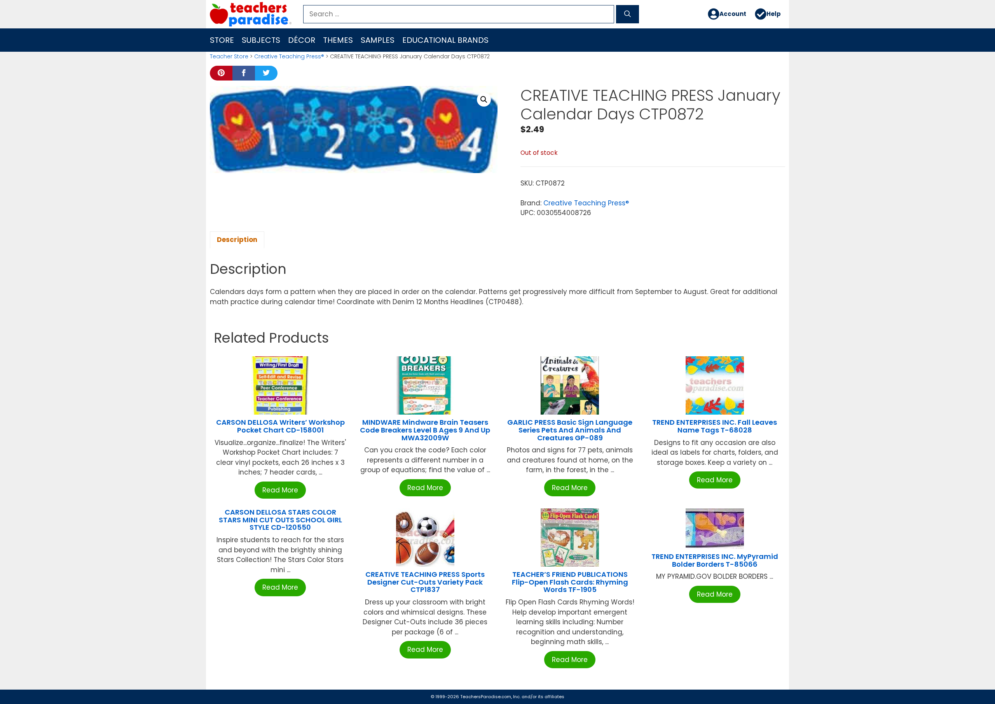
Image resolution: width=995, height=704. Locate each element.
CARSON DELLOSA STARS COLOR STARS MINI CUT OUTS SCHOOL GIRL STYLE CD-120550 (280, 519)
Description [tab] (237, 239)
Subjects (261, 40)
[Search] (627, 14)
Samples (378, 40)
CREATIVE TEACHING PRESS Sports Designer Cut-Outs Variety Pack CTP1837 (425, 582)
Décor (301, 40)
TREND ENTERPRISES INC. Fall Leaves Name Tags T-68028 (714, 426)
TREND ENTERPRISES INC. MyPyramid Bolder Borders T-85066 (714, 560)
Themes (338, 40)
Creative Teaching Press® (289, 56)
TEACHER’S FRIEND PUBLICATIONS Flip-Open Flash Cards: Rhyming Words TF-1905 (570, 582)
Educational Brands (445, 40)
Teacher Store (229, 56)
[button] (484, 100)
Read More (280, 490)
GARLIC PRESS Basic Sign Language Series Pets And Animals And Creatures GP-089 (569, 430)
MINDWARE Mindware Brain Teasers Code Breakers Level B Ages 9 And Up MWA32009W (425, 430)
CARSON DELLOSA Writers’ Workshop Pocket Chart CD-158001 (280, 426)
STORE (222, 40)
